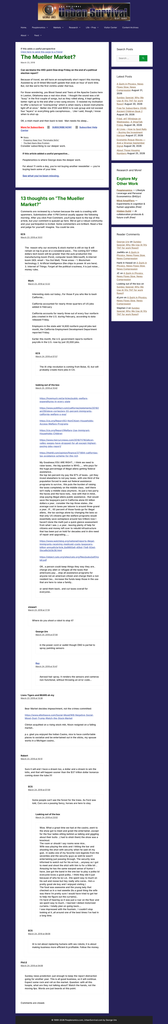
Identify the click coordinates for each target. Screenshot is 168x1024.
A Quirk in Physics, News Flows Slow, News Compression (130, 87)
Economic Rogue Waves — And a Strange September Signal (131, 142)
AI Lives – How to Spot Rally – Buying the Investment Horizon (132, 132)
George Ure (123, 241)
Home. (24, 27)
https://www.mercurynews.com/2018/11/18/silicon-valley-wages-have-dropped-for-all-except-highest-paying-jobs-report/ (68, 443)
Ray (38, 663)
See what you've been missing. (41, 175)
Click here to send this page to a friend (41, 52)
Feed (36, 35)
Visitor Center (110, 27)
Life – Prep (91, 27)
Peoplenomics (38, 27)
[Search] (143, 58)
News (26, 137)
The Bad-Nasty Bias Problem (36, 143)
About (23, 35)
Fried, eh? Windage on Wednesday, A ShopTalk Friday (130, 121)
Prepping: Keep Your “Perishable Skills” (41, 140)
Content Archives (130, 27)
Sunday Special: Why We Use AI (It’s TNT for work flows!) (130, 100)
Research (73, 27)
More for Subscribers (32, 127)
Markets (57, 27)
